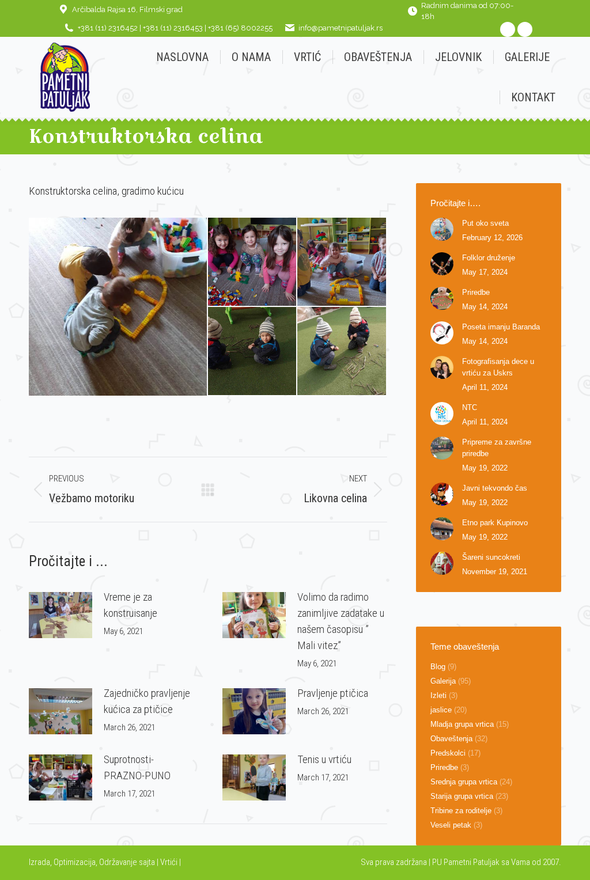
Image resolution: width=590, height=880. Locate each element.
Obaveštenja (451, 738)
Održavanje (118, 862)
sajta (147, 862)
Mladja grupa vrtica (462, 724)
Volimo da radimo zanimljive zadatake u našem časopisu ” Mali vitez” (340, 621)
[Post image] (60, 615)
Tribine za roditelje (460, 810)
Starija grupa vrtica (461, 796)
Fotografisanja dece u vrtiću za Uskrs (498, 367)
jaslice (441, 709)
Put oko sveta (485, 223)
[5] (342, 351)
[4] (252, 351)
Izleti (438, 695)
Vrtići (169, 862)
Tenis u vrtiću (324, 759)
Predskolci (448, 753)
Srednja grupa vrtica (463, 781)
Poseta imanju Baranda (501, 327)
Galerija (443, 681)
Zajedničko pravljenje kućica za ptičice (147, 701)
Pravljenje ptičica (332, 693)
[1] (118, 307)
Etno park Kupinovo (495, 522)
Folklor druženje (488, 257)
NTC (469, 407)
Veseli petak (450, 825)
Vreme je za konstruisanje (130, 605)
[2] (252, 262)
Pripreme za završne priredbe (496, 448)
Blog (437, 666)
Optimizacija (75, 862)
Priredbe (476, 292)
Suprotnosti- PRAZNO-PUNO (137, 767)
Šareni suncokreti (491, 557)
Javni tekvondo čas (494, 488)
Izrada (39, 862)
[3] (342, 262)
